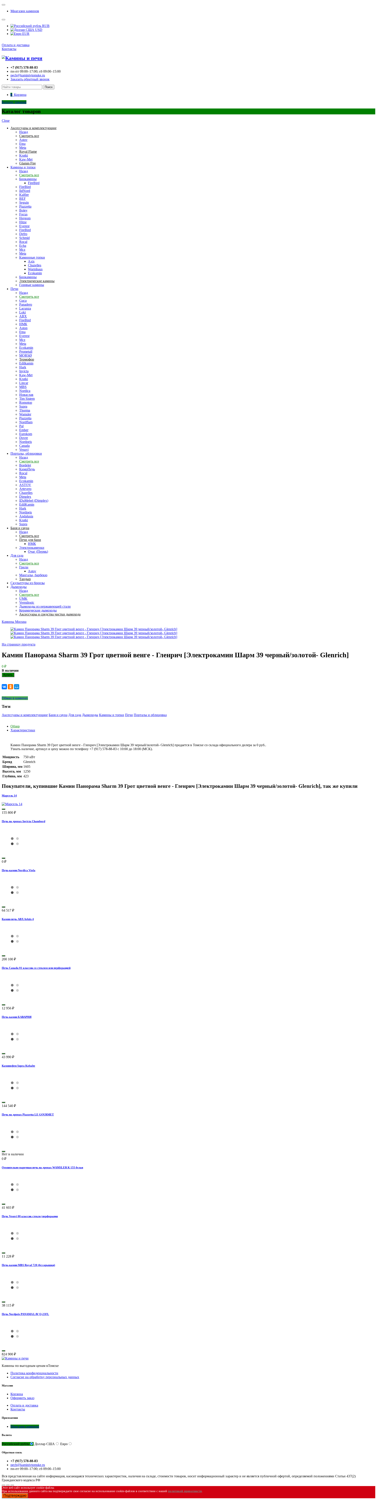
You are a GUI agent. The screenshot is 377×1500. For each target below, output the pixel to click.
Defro (23, 234)
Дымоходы (18, 587)
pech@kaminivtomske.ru (27, 75)
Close (6, 120)
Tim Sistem (27, 398)
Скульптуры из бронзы (27, 583)
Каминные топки (32, 257)
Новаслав (26, 395)
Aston (23, 328)
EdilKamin (26, 504)
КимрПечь (27, 469)
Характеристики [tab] (22, 730)
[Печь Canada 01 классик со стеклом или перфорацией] (15, 1000)
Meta (22, 147)
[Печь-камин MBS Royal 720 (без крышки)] (15, 1297)
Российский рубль (15, 1444)
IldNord (24, 191)
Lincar (23, 383)
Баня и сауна (58, 715)
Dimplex (25, 496)
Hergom (25, 218)
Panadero (25, 304)
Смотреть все (29, 175)
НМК (23, 324)
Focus (23, 214)
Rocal (23, 242)
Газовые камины (31, 285)
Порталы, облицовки (26, 453)
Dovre (23, 438)
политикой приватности (185, 1491)
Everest (24, 226)
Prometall (25, 351)
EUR (25, 34)
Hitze (23, 222)
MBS (23, 387)
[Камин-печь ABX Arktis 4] (15, 951)
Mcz (22, 249)
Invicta (24, 371)
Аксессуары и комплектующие (25, 715)
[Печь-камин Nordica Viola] (15, 902)
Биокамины (28, 179)
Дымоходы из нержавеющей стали (45, 606)
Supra (23, 406)
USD (38, 30)
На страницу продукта (18, 644)
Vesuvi (24, 449)
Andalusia (26, 516)
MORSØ (25, 355)
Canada (24, 445)
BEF (22, 198)
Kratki (23, 155)
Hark (22, 367)
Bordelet (25, 465)
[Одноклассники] (10, 686)
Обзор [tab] (15, 726)
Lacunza (25, 308)
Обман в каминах (15, 698)
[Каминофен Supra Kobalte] (15, 1097)
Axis (31, 261)
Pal (21, 426)
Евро (64, 1444)
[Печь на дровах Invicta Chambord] (15, 853)
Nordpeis (25, 442)
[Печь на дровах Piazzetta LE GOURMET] (15, 1146)
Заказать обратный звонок (30, 79)
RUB (45, 26)
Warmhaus (35, 269)
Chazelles (34, 265)
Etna (22, 144)
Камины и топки (23, 167)
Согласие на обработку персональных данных (44, 1377)
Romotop (25, 402)
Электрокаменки (31, 547)
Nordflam (26, 422)
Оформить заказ (22, 1398)
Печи (14, 289)
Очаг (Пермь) (38, 551)
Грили (23, 567)
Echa (22, 245)
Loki (22, 312)
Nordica (24, 391)
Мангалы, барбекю (33, 575)
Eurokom (25, 434)
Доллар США (44, 1444)
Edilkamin (26, 363)
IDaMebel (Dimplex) (33, 500)
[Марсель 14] (12, 804)
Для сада (16, 555)
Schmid (24, 238)
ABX (23, 316)
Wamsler (25, 414)
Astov (23, 140)
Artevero (25, 489)
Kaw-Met (26, 159)
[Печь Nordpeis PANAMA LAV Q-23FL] (15, 1345)
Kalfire (24, 195)
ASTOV (25, 485)
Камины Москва (14, 622)
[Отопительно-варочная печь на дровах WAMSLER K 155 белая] (15, 1199)
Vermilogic (26, 602)
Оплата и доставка (15, 45)
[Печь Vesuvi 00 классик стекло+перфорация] (15, 1248)
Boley (23, 210)
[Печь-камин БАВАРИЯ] (15, 1048)
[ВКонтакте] (4, 686)
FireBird (33, 183)
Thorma (24, 410)
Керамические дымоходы (38, 610)
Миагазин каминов (24, 11)
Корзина (16, 1394)
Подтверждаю (14, 1495)
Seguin (24, 202)
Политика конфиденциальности (34, 1373)
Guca (23, 300)
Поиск (49, 87)
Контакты (9, 49)
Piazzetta (25, 206)
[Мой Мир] (16, 686)
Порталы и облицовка (150, 715)
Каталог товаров (14, 102)
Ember (23, 430)
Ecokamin (35, 273)
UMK (23, 598)
